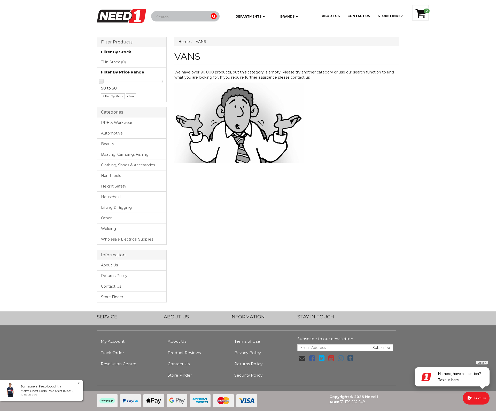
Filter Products (116, 42)
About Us (331, 16)
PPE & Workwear (116, 122)
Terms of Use (247, 341)
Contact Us (358, 16)
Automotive (112, 133)
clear (130, 96)
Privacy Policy (247, 352)
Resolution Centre (118, 363)
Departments (248, 16)
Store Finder (112, 297)
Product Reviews (184, 352)
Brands (287, 16)
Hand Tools (111, 175)
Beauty (107, 143)
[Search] (214, 16)
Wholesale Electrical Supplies (127, 239)
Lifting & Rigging (116, 207)
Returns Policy (114, 275)
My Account (113, 341)
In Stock (115, 62)
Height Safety (113, 186)
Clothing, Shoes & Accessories (128, 165)
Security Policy (248, 375)
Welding (108, 228)
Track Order (112, 352)
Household (111, 197)
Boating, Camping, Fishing (125, 154)
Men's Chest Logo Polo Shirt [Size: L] (47, 391)
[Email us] (302, 358)
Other (106, 218)
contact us (300, 77)
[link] (312, 358)
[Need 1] (121, 14)
